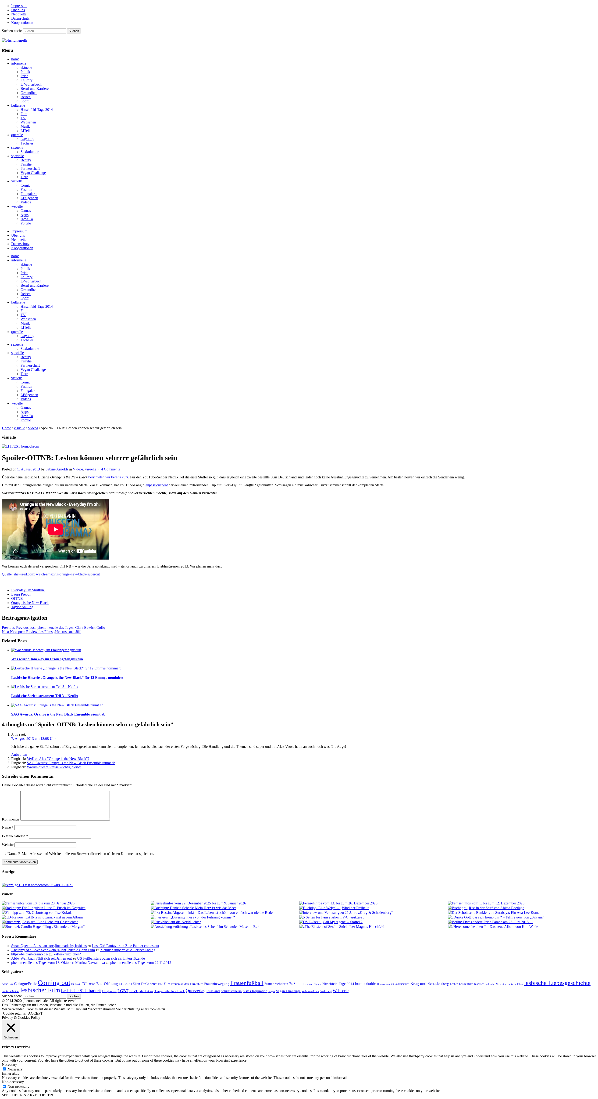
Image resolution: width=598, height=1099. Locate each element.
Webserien (28, 122)
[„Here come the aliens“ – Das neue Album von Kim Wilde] (522, 927)
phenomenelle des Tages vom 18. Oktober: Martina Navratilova (58, 963)
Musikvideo (146, 991)
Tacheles (27, 143)
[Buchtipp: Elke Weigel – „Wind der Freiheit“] (373, 908)
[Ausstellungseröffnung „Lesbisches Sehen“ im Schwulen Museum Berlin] (225, 927)
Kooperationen (22, 23)
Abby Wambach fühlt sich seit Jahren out (41, 958)
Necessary (15, 1069)
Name (8, 827)
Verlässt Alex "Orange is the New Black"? (58, 759)
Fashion (26, 190)
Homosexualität (385, 984)
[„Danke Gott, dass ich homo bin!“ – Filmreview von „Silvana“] (522, 917)
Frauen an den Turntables (187, 984)
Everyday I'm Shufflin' (28, 590)
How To (27, 219)
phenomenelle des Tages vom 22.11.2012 (140, 963)
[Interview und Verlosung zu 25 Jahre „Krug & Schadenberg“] (373, 913)
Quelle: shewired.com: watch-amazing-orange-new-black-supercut (51, 574)
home (15, 59)
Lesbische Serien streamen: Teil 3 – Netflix (44, 696)
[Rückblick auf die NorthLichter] (225, 922)
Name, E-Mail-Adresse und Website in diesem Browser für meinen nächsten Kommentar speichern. (80, 854)
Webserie (341, 990)
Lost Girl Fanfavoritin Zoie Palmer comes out (125, 946)
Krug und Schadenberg (429, 983)
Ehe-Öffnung (107, 983)
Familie (26, 164)
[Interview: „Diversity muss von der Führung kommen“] (225, 917)
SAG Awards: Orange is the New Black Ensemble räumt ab (58, 714)
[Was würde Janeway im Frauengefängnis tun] (303, 650)
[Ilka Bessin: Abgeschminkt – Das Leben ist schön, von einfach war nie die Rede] (225, 913)
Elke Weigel (125, 984)
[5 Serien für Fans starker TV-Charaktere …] (373, 917)
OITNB (17, 598)
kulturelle (18, 105)
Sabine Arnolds (57, 469)
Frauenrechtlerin (276, 984)
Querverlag (196, 990)
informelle (18, 63)
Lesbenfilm (466, 984)
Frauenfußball (246, 983)
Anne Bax (7, 984)
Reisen (26, 97)
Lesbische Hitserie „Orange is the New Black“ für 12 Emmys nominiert (67, 678)
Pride (24, 76)
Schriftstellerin (231, 991)
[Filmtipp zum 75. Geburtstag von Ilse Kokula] (76, 913)
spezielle (17, 156)
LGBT (122, 990)
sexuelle (17, 147)
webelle (17, 206)
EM (160, 984)
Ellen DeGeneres (145, 984)
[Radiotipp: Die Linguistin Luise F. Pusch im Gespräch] (76, 908)
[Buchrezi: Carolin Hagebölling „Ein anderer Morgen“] (76, 927)
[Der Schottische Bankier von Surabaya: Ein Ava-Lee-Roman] (522, 913)
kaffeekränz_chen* (67, 954)
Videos (26, 202)
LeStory (26, 80)
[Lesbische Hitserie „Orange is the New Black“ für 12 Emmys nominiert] (303, 668)
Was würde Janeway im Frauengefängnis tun (47, 659)
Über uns (18, 10)
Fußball (295, 983)
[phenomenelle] (14, 40)
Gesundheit (29, 93)
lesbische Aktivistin (495, 984)
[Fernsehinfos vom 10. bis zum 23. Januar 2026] (76, 903)
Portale (26, 223)
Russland (213, 991)
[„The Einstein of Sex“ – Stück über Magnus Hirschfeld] (373, 927)
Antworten (19, 754)
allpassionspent (157, 485)
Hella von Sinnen (312, 984)
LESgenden (29, 198)
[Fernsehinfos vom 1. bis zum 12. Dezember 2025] (522, 903)
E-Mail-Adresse (15, 836)
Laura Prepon (21, 594)
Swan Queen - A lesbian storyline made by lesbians (49, 946)
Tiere (24, 177)
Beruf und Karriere (35, 88)
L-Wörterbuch (31, 84)
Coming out (54, 982)
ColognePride (25, 983)
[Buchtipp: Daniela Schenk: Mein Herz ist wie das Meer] (225, 908)
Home (6, 428)
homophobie (365, 983)
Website (8, 845)
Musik (25, 126)
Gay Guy (27, 139)
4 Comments (110, 469)
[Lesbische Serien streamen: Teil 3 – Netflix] (303, 687)
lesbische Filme (515, 984)
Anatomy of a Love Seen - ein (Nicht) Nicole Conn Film (53, 950)
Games (26, 211)
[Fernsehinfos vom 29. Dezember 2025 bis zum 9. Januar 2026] (225, 903)
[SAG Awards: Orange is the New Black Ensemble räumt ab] (303, 705)
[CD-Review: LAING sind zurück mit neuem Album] (76, 917)
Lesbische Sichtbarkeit (81, 990)
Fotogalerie (29, 194)
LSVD (134, 991)
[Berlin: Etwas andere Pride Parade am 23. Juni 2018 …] (522, 922)
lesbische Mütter (10, 991)
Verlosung (326, 991)
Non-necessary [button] (13, 1082)
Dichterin (76, 984)
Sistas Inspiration (255, 991)
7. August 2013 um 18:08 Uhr (33, 739)
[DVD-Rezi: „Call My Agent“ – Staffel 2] (373, 922)
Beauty (26, 160)
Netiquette (18, 14)
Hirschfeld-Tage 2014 (37, 110)
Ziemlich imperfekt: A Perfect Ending (127, 950)
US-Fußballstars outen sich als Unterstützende (111, 958)
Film (24, 114)
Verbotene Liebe (310, 991)
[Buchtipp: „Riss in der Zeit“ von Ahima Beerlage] (522, 908)
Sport (24, 101)
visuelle (16, 181)
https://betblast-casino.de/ (29, 954)
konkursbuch (402, 984)
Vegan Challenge (33, 173)
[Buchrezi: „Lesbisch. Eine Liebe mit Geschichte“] (76, 922)
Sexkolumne (30, 152)
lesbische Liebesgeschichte (557, 983)
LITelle (26, 131)
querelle (17, 135)
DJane (91, 984)
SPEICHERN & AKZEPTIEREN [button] (27, 1095)
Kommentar (10, 819)
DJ (84, 983)
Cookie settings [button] (14, 1013)
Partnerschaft (30, 168)
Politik (25, 72)
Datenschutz (20, 18)
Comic (25, 185)
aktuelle (26, 67)
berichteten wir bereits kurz (108, 477)
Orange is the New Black (30, 603)
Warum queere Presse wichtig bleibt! (54, 767)
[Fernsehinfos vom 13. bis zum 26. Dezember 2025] (373, 903)
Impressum (19, 6)
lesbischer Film (40, 990)
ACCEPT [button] (35, 1013)
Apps (24, 215)
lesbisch (479, 984)
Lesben (454, 984)
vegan (271, 991)
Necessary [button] (9, 1064)
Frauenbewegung (216, 984)
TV (23, 118)
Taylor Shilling (22, 607)
